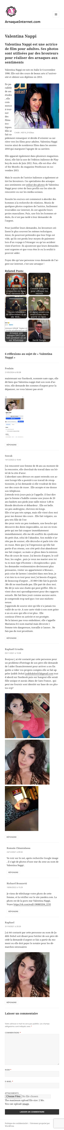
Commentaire (13, 1032)
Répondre (12, 444)
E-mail (9, 1081)
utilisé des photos (35, 184)
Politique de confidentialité (16, 1123)
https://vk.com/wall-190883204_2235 (32, 904)
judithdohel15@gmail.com (39, 673)
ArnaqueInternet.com (22, 21)
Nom (8, 1069)
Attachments (12, 1093)
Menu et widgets (56, 17)
